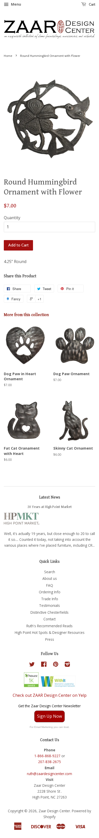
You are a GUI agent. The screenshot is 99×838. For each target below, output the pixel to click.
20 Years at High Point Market (49, 507)
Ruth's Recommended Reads (49, 625)
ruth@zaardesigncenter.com (49, 773)
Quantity (12, 217)
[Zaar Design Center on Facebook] (44, 665)
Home (8, 56)
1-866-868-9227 (47, 755)
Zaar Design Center (54, 810)
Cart (91, 4)
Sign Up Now (49, 716)
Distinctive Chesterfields (49, 612)
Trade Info (49, 598)
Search (49, 571)
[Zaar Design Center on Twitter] (32, 665)
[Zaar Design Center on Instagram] (67, 665)
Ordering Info (49, 592)
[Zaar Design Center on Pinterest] (55, 665)
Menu (15, 4)
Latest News (49, 497)
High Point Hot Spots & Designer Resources (50, 632)
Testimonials (49, 605)
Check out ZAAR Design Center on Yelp (50, 695)
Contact (49, 619)
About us (49, 578)
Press (49, 639)
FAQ (49, 585)
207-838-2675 (49, 761)
